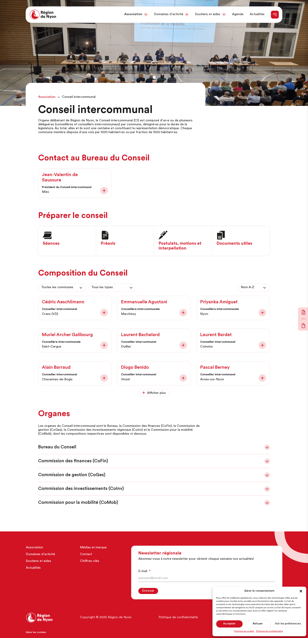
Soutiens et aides (207, 14)
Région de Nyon (120, 617)
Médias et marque (93, 547)
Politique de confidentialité (269, 631)
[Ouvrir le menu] (275, 15)
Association (133, 14)
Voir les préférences (288, 623)
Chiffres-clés (89, 561)
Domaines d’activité (168, 14)
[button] (301, 591)
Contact (86, 554)
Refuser (258, 623)
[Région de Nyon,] (43, 14)
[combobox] (62, 288)
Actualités (257, 14)
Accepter (229, 623)
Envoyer (148, 590)
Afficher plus (156, 393)
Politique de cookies (244, 631)
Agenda (237, 14)
